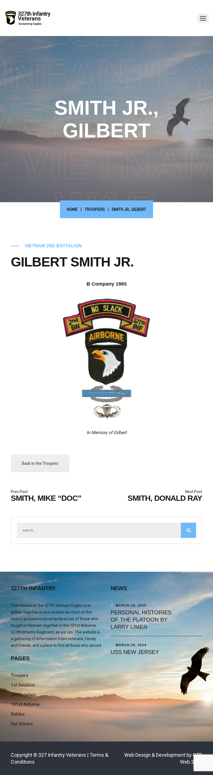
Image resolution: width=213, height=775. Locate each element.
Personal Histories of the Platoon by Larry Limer (141, 619)
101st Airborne (25, 704)
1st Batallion (23, 685)
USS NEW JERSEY (135, 652)
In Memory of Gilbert (106, 432)
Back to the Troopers (40, 463)
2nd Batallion (23, 694)
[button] (203, 18)
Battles (18, 714)
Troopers (19, 675)
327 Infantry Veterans (62, 755)
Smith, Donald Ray (165, 498)
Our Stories (22, 724)
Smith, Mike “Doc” (46, 498)
